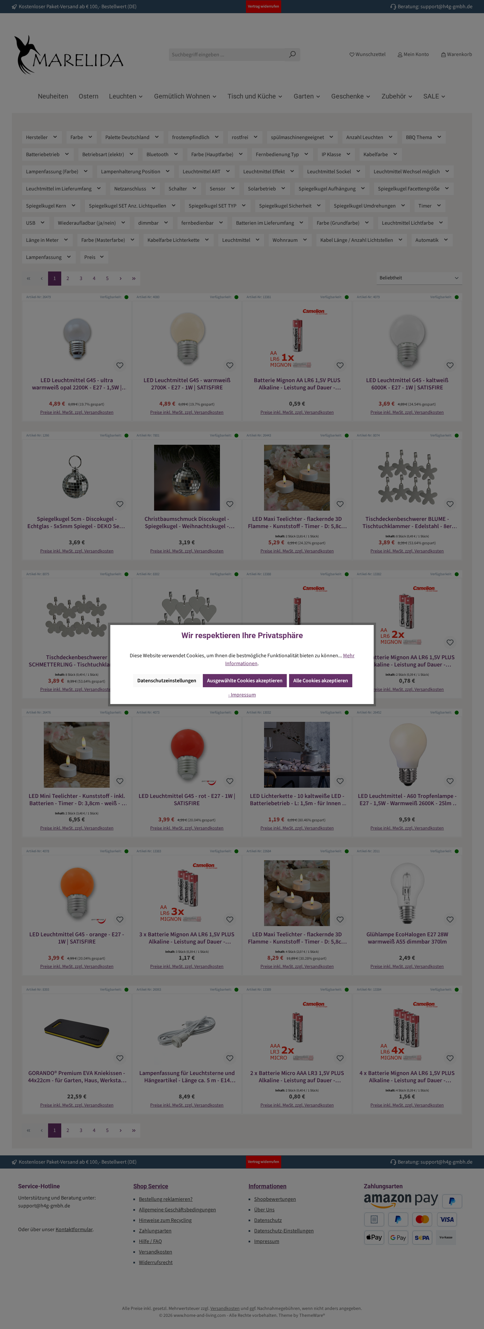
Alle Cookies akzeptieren (320, 680)
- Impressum (242, 694)
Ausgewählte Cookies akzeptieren (244, 680)
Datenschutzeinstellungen (166, 680)
